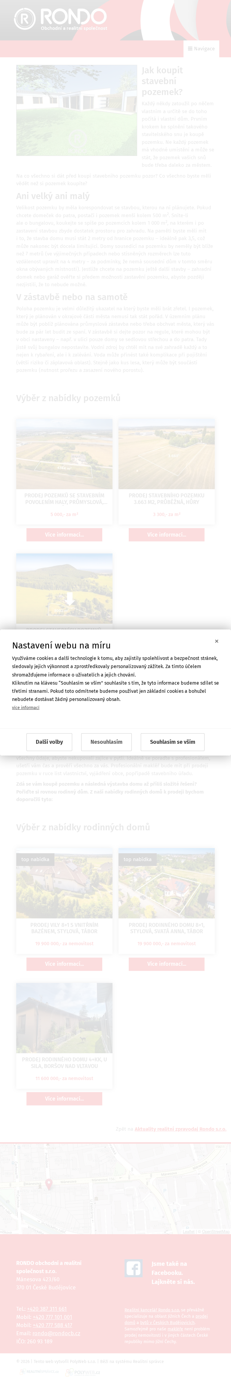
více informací (25, 707)
